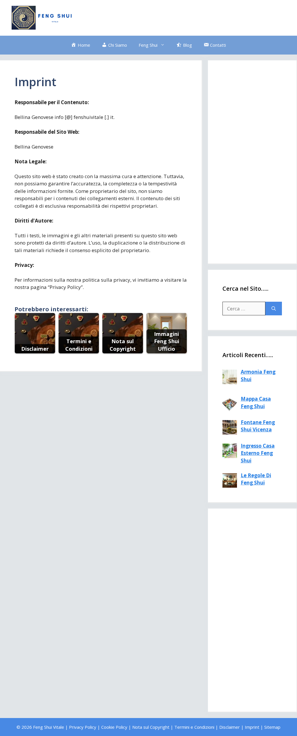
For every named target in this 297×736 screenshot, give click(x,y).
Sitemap (272, 727)
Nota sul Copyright (150, 727)
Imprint (252, 727)
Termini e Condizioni (194, 727)
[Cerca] (273, 309)
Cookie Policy (114, 727)
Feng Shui (148, 45)
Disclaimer (229, 727)
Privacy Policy (82, 727)
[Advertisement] (179, 17)
